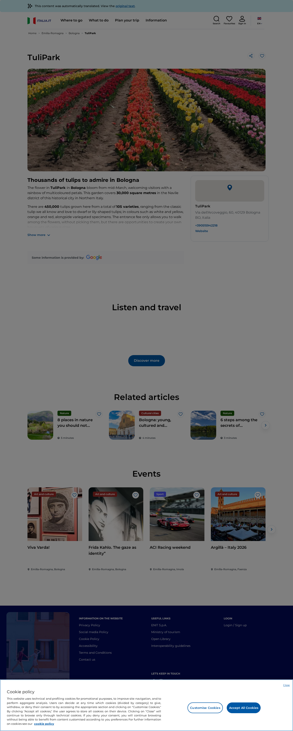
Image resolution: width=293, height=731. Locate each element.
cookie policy (44, 723)
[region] (146, 705)
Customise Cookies (205, 708)
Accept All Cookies (243, 708)
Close (286, 685)
